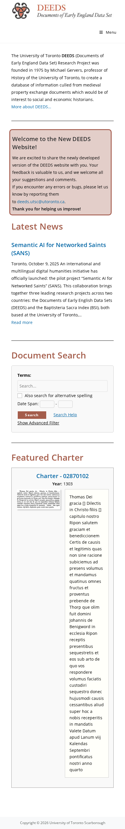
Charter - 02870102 (62, 476)
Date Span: (28, 403)
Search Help (65, 414)
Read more (22, 322)
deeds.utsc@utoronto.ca (41, 201)
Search (32, 414)
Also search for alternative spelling (58, 395)
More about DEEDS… (31, 106)
